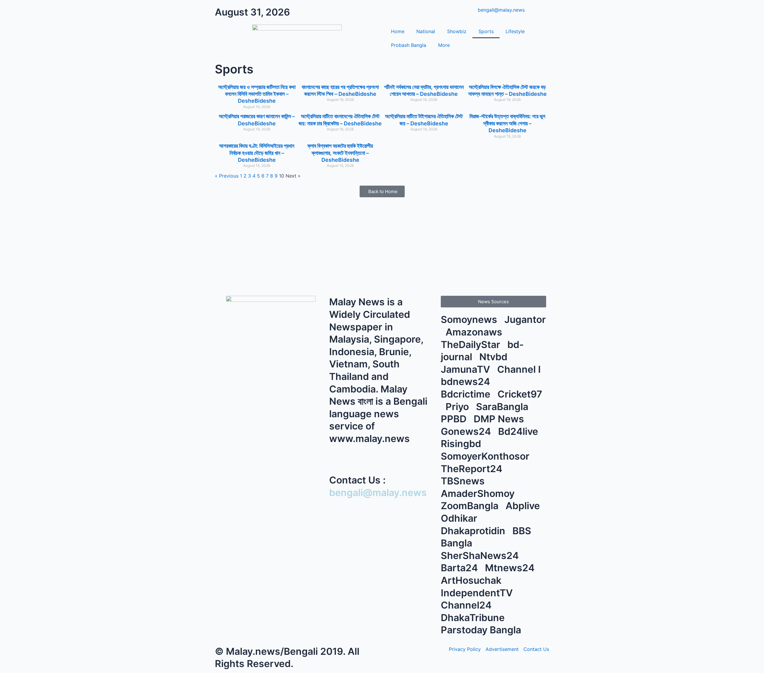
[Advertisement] (382, 245)
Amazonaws (475, 332)
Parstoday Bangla (482, 630)
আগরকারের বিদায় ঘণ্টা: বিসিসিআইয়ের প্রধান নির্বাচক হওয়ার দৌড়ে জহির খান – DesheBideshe (256, 153)
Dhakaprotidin (474, 531)
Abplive (524, 506)
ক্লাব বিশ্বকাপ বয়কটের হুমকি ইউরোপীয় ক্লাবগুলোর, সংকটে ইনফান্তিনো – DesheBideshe (340, 153)
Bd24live (519, 431)
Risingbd (462, 443)
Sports (486, 31)
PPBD (455, 419)
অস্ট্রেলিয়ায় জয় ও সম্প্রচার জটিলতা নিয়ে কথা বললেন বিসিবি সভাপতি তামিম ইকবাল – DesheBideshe (256, 94)
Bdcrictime (467, 394)
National (425, 31)
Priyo (458, 406)
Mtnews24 (511, 568)
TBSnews (464, 481)
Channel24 (467, 605)
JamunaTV (466, 369)
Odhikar (460, 518)
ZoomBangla (471, 506)
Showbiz (456, 31)
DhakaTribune (474, 617)
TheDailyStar (472, 344)
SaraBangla (503, 406)
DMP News (500, 419)
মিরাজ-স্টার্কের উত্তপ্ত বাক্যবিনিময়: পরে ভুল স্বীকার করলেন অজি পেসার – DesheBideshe (507, 123)
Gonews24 (467, 431)
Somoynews (469, 319)
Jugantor (525, 319)
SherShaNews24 (481, 555)
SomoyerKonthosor (486, 456)
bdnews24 (466, 381)
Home (397, 31)
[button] (493, 301)
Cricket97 (519, 394)
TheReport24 (473, 469)
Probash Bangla (408, 45)
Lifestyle (515, 31)
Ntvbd (494, 357)
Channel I (520, 369)
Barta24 (460, 568)
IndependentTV (478, 593)
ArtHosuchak (472, 580)
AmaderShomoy (479, 493)
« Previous (226, 176)
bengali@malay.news (378, 492)
